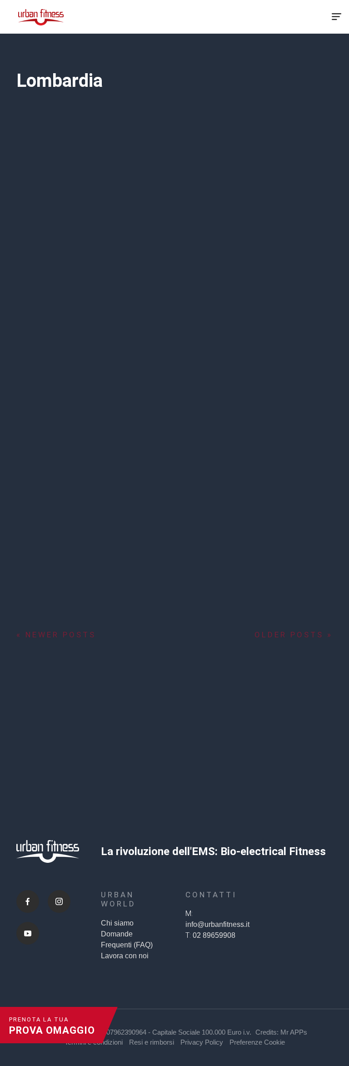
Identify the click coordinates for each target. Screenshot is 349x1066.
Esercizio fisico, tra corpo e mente (280, 258)
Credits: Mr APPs (281, 1032)
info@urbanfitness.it (217, 924)
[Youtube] (27, 933)
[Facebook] (27, 901)
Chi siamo (117, 923)
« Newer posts (56, 634)
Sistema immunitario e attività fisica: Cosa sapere (54, 594)
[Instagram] (59, 901)
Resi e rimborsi (151, 1042)
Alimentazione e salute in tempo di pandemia (52, 264)
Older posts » (293, 634)
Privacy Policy (201, 1042)
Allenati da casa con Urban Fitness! (166, 582)
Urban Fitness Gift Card (278, 420)
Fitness (27, 296)
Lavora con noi (125, 956)
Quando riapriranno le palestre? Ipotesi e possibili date (166, 432)
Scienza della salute (73, 296)
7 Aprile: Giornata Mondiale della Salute (163, 264)
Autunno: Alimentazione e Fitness (274, 588)
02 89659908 (214, 935)
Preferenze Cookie (257, 1042)
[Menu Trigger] (336, 17)
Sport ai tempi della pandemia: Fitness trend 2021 (54, 426)
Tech (24, 307)
